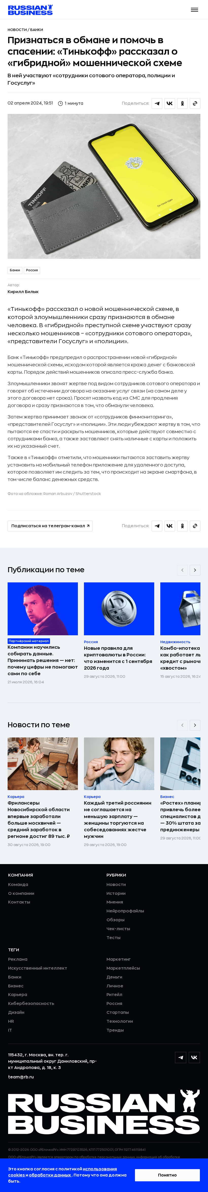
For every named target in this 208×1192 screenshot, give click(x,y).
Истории (116, 894)
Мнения (115, 902)
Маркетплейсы (123, 968)
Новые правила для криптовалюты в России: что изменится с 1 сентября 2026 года (118, 658)
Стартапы (118, 1012)
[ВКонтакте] (194, 1057)
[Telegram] (180, 1057)
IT (10, 1030)
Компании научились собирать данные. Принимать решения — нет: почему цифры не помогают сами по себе (43, 660)
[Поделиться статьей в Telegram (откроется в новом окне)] (157, 103)
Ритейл (114, 995)
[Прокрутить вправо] (195, 570)
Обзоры (116, 920)
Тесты (113, 938)
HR (11, 1021)
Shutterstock (88, 493)
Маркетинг (119, 959)
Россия (32, 270)
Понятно (167, 1175)
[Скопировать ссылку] (195, 103)
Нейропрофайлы (125, 911)
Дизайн (16, 1012)
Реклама (17, 959)
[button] (194, 10)
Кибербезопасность (31, 1004)
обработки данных (50, 1175)
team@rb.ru (21, 1077)
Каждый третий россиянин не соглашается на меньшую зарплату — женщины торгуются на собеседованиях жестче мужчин (117, 819)
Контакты (19, 902)
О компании (21, 894)
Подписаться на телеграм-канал (48, 526)
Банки (36, 30)
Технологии (120, 1021)
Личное (115, 986)
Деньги (114, 977)
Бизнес (16, 986)
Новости (18, 30)
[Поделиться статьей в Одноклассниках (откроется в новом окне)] (182, 103)
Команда (18, 885)
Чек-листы (118, 929)
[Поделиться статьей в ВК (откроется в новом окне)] (169, 103)
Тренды (115, 1030)
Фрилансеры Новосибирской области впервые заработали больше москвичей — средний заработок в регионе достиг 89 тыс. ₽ (39, 819)
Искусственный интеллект (37, 968)
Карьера (17, 995)
